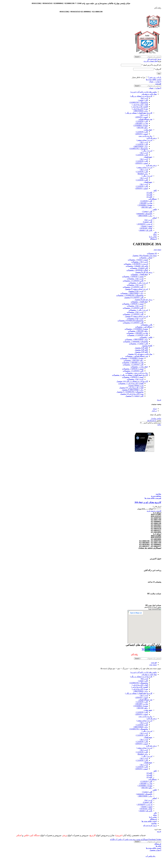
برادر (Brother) (143, 174)
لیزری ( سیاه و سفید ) (144, 140)
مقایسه (154, 823)
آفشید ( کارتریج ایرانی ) (139, 106)
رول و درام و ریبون (145, 136)
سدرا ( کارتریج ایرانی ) (140, 109)
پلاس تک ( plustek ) (145, 230)
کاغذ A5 (149, 197)
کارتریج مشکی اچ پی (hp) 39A (148, 502)
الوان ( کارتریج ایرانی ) (140, 104)
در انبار (154, 411)
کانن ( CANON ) (142, 121)
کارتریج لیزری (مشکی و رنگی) (141, 96)
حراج (155, 409)
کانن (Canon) (147, 222)
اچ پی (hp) (144, 98)
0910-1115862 (156, 536)
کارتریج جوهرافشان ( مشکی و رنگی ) (138, 113)
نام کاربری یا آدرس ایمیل (151, 65)
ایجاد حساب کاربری (150, 61)
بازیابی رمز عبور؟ (154, 77)
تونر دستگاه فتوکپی (145, 119)
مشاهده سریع (156, 496)
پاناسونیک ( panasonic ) (144, 213)
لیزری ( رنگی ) (147, 151)
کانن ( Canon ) (147, 211)
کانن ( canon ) (143, 100)
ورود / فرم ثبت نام (150, 825)
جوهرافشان (148, 157)
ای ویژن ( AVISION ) (144, 224)
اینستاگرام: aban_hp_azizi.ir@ (150, 548)
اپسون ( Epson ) (146, 226)
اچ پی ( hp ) (144, 115)
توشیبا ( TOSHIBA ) (140, 125)
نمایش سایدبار (156, 418)
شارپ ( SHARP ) (141, 123)
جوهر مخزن (148, 130)
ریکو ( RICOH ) (142, 127)
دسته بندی (157, 249)
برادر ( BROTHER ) (140, 111)
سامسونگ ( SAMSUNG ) (138, 102)
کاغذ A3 (149, 192)
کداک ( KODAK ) (146, 228)
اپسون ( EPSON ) (141, 117)
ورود (159, 73)
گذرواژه (157, 69)
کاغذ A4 (149, 195)
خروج (159, 400)
